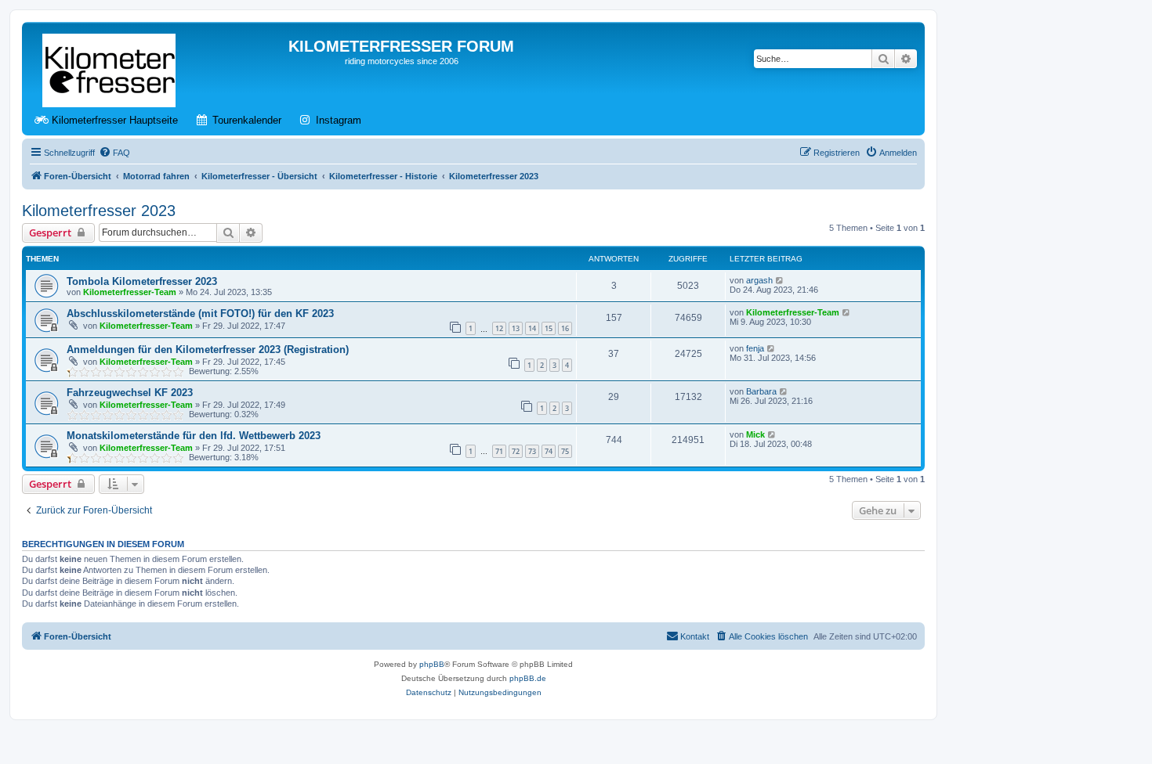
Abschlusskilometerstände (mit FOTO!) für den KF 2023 (200, 313)
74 (548, 451)
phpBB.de (527, 678)
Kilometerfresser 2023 (99, 210)
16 (565, 328)
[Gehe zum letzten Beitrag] (780, 280)
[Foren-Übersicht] (110, 67)
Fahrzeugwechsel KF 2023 (130, 392)
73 (532, 451)
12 (499, 328)
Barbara (761, 391)
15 (548, 328)
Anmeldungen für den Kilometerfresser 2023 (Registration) (208, 349)
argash (759, 280)
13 (516, 328)
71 (499, 451)
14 (532, 328)
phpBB (431, 664)
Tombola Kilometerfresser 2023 (142, 281)
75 (565, 451)
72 (516, 451)
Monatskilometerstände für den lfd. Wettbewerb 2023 (194, 435)
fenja (755, 348)
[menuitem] (114, 152)
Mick (755, 434)
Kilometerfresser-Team (129, 292)
